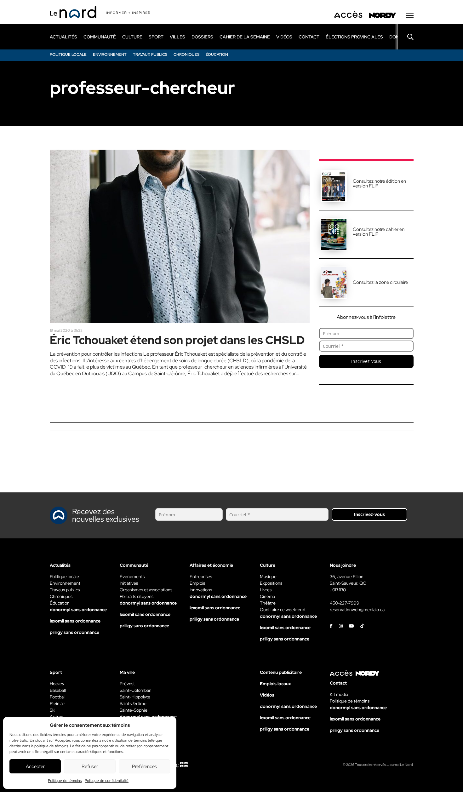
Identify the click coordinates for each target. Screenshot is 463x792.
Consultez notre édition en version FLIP (379, 183)
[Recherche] (406, 37)
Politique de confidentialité (107, 780)
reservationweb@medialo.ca (357, 609)
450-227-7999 (344, 603)
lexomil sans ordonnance (75, 621)
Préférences (144, 766)
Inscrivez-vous (366, 361)
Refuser (90, 766)
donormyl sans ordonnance (78, 609)
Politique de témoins (65, 780)
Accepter (35, 766)
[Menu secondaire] (410, 15)
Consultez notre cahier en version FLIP (378, 231)
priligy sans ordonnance (74, 632)
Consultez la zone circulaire (380, 282)
